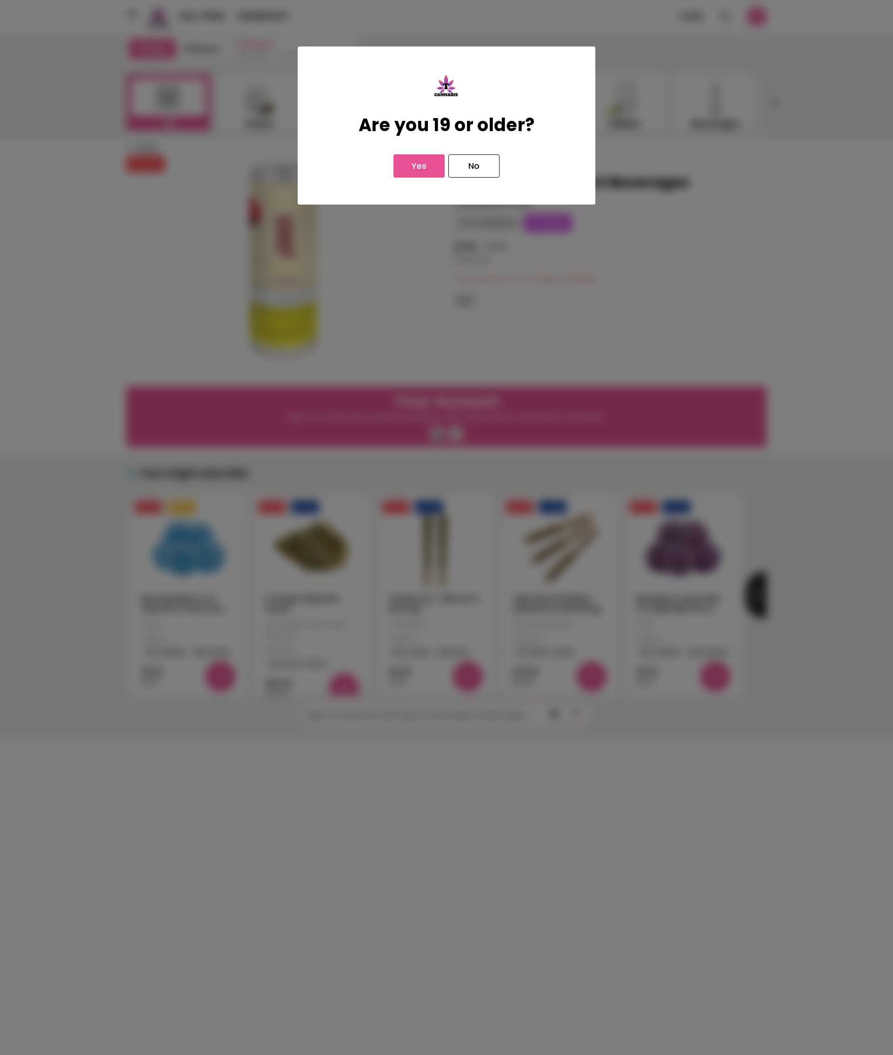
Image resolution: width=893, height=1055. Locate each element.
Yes (419, 166)
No (474, 166)
